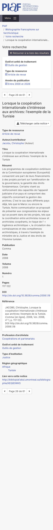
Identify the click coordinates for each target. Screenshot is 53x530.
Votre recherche (14, 36)
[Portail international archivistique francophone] (26, 7)
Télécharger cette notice (33, 123)
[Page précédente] (4, 95)
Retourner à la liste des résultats (30, 53)
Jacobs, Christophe (13, 143)
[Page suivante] (29, 95)
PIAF (4, 25)
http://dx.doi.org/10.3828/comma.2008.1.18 (26, 295)
